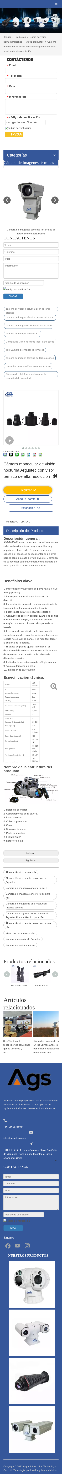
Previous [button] (7, 200)
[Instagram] (27, 1245)
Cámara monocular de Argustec (23, 939)
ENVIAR (16, 134)
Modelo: (10, 521)
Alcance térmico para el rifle (21, 872)
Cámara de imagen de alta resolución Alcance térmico (26, 905)
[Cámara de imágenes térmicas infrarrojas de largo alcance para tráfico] (31, 200)
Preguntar (25, 490)
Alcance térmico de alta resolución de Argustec (26, 880)
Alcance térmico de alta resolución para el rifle (28, 925)
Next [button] (55, 200)
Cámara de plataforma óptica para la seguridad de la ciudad (26, 375)
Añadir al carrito (25, 498)
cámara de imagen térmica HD (22, 333)
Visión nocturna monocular (20, 933)
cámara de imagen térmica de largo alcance (30, 357)
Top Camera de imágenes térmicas (25, 349)
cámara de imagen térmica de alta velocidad (30, 317)
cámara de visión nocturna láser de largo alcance (28, 309)
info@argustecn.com (14, 1138)
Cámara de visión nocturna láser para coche (30, 341)
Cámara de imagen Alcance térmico (25, 888)
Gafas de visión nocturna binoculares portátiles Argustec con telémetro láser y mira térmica (20, 985)
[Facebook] (7, 1245)
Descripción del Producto (25, 531)
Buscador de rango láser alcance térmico (28, 366)
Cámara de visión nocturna (20, 945)
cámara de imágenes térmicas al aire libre (29, 325)
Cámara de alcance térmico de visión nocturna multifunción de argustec (42, 985)
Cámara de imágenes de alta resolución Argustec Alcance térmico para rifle (27, 915)
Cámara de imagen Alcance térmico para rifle (28, 895)
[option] (31, 204)
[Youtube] (17, 1245)
